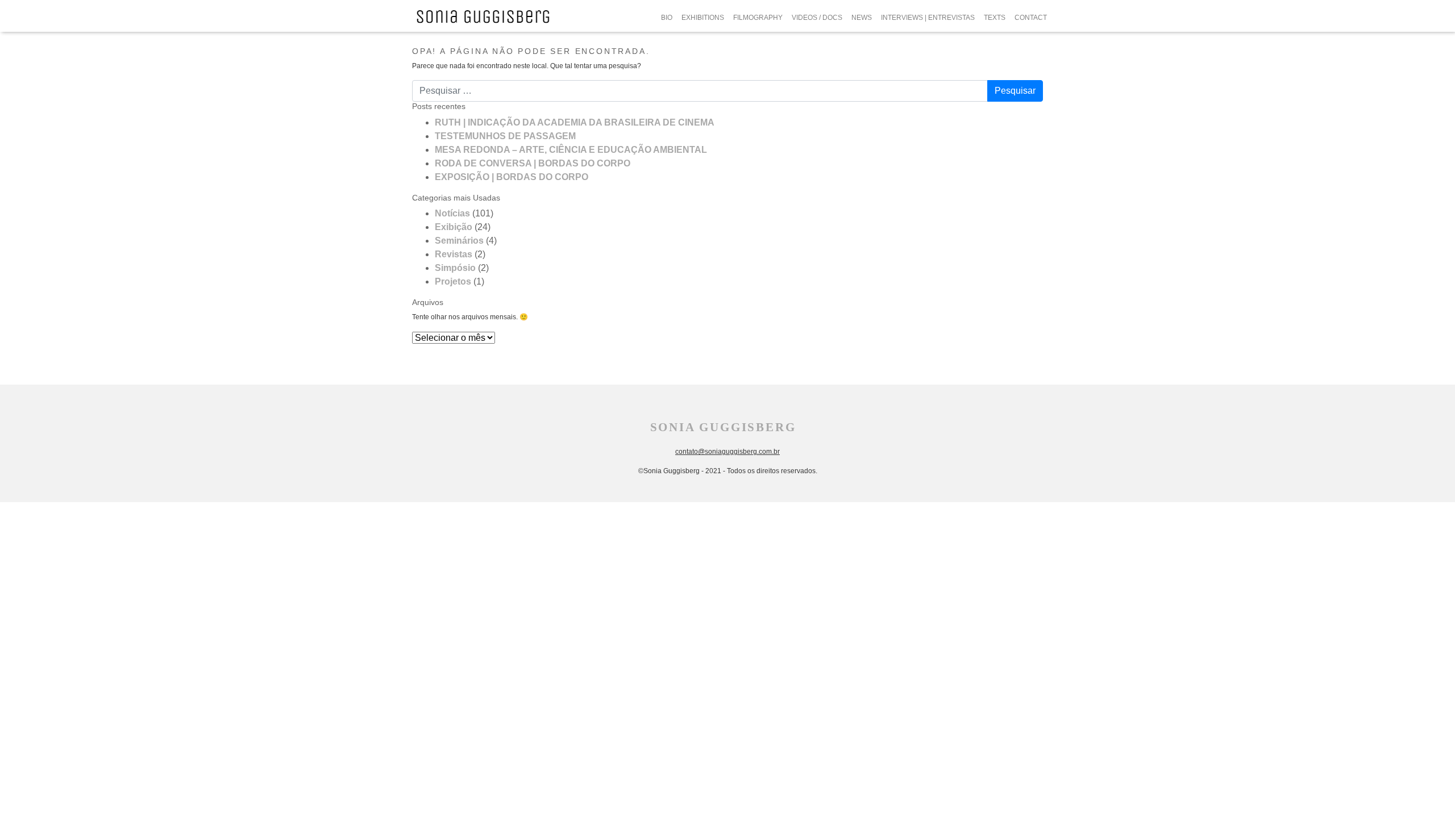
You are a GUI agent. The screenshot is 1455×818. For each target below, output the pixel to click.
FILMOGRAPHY (758, 18)
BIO (666, 18)
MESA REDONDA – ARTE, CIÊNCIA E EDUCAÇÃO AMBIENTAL (571, 150)
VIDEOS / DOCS (817, 18)
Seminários (459, 240)
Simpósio (455, 268)
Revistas (453, 254)
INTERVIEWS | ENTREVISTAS (928, 18)
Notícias (452, 213)
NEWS (861, 18)
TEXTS (994, 18)
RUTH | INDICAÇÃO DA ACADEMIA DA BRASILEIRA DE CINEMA (574, 122)
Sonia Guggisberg (723, 427)
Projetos (453, 281)
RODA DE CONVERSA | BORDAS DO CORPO (532, 163)
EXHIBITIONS (702, 18)
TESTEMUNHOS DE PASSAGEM (505, 136)
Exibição (453, 227)
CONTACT (1031, 18)
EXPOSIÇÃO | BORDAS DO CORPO (511, 177)
